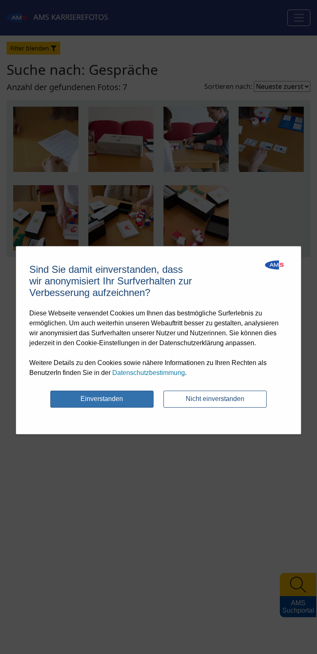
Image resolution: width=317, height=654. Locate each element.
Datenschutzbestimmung (148, 372)
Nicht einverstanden (215, 398)
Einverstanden (101, 398)
